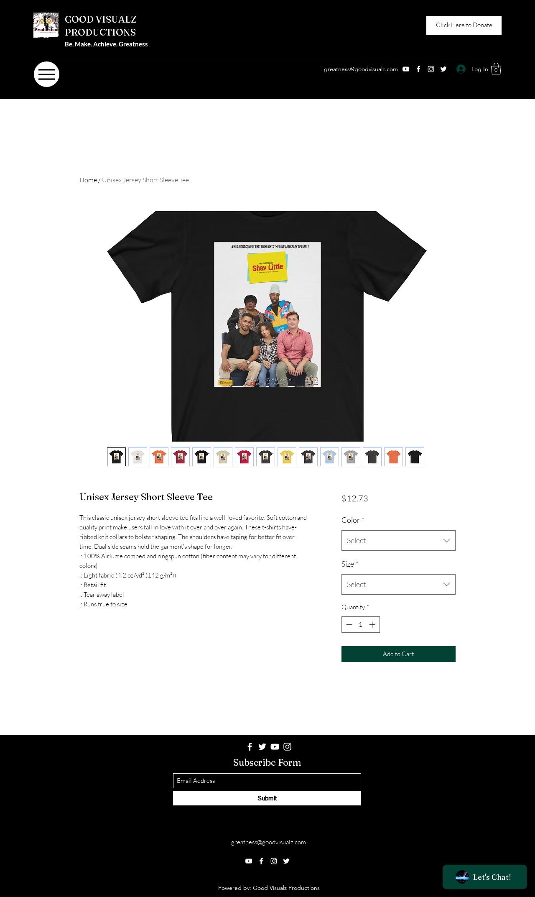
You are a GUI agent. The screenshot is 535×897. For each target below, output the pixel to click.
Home (88, 180)
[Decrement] (348, 624)
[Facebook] (418, 69)
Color (352, 519)
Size (350, 563)
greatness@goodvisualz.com (361, 69)
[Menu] (46, 74)
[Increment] (373, 624)
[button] (496, 69)
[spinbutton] (360, 624)
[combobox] (398, 540)
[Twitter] (443, 69)
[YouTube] (406, 69)
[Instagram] (431, 69)
